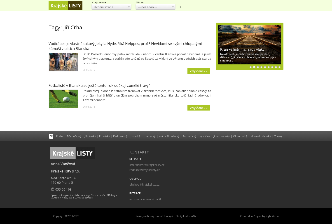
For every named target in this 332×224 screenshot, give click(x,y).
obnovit (180, 7)
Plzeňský (104, 136)
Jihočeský (90, 136)
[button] (111, 7)
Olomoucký (240, 136)
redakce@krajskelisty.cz (144, 170)
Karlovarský (120, 136)
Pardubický (189, 136)
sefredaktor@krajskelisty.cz (146, 165)
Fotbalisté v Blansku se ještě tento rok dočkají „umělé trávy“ (99, 85)
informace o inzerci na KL (145, 199)
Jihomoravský (221, 136)
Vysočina (205, 136)
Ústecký (135, 136)
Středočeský (74, 136)
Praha (59, 136)
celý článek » (198, 71)
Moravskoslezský (260, 136)
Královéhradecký (169, 136)
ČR (51, 136)
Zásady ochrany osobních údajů (154, 216)
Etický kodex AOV (186, 216)
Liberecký (149, 136)
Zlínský (278, 136)
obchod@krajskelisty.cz (144, 184)
